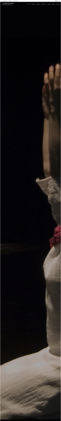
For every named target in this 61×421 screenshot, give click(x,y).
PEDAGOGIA (38, 4)
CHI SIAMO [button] (28, 4)
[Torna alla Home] (8, 4)
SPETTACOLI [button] (33, 4)
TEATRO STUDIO (43, 4)
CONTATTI (58, 4)
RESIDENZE (48, 4)
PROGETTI (53, 4)
